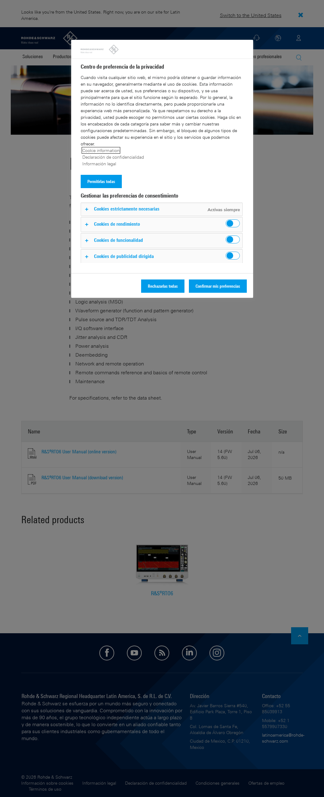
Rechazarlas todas (163, 286)
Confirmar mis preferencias (218, 286)
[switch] (233, 223)
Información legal (99, 163)
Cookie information (101, 150)
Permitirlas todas (101, 181)
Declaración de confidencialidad (113, 157)
